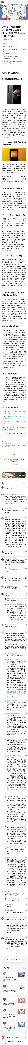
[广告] (14, 475)
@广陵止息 (8, 443)
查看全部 (23, 968)
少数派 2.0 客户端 (10, 427)
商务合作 (14, 1041)
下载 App (4, 1041)
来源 (8, 137)
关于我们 (20, 1041)
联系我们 (9, 1041)
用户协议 (4, 1043)
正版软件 (12, 434)
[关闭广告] (24, 473)
